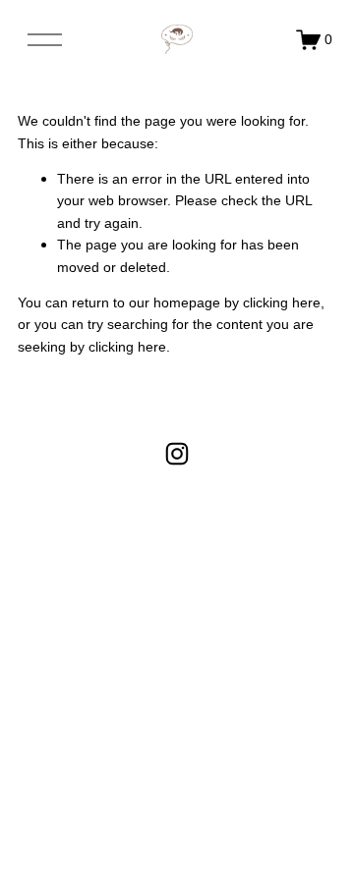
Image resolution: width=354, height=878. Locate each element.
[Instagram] (177, 454)
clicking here (282, 302)
